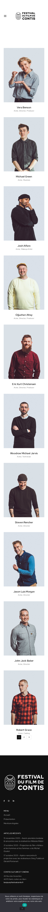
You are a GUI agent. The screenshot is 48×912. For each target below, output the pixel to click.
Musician (26, 180)
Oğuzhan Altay (24, 314)
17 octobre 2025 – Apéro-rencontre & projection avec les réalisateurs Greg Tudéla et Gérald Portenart (24, 858)
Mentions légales (11, 823)
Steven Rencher (24, 522)
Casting (27, 733)
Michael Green (24, 176)
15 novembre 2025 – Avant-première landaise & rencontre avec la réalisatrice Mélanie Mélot (23, 839)
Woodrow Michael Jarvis (24, 453)
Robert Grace (24, 730)
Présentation (9, 819)
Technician (26, 457)
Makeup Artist (26, 249)
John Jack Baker (23, 660)
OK (25, 905)
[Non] (22, 908)
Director (22, 111)
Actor (16, 111)
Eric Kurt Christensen (24, 384)
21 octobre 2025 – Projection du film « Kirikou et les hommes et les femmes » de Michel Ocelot (23, 848)
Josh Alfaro (24, 245)
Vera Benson (24, 107)
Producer (30, 111)
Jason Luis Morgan (24, 591)
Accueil (7, 815)
